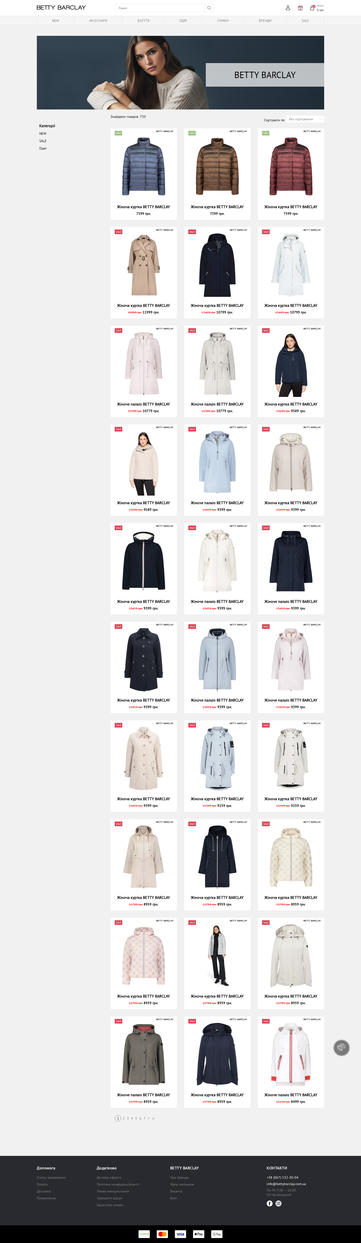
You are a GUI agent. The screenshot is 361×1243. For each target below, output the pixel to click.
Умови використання (113, 1191)
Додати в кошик (145, 213)
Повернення (46, 1198)
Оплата (42, 1184)
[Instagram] (278, 1203)
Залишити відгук (109, 1198)
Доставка (44, 1191)
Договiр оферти (109, 1177)
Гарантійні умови (110, 1205)
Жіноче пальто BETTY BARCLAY (143, 404)
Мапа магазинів (182, 1184)
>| (153, 1118)
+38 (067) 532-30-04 (282, 1177)
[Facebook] (270, 1203)
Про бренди (179, 1177)
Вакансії (176, 1191)
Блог (173, 1198)
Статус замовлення (51, 1177)
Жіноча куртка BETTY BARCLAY (143, 206)
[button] (341, 1047)
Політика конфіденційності (118, 1184)
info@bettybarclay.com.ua (286, 1184)
